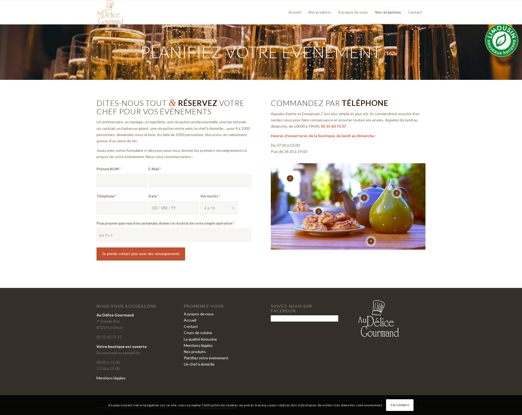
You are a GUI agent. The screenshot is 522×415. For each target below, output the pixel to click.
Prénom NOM (109, 169)
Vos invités (210, 196)
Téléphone (106, 196)
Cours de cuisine (198, 332)
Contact (191, 326)
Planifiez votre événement (206, 358)
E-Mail (154, 169)
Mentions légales (111, 378)
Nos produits (195, 351)
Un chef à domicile (199, 364)
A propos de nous (199, 314)
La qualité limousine (200, 339)
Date (153, 196)
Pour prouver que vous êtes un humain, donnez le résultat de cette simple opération (165, 223)
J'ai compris (399, 405)
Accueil (190, 320)
